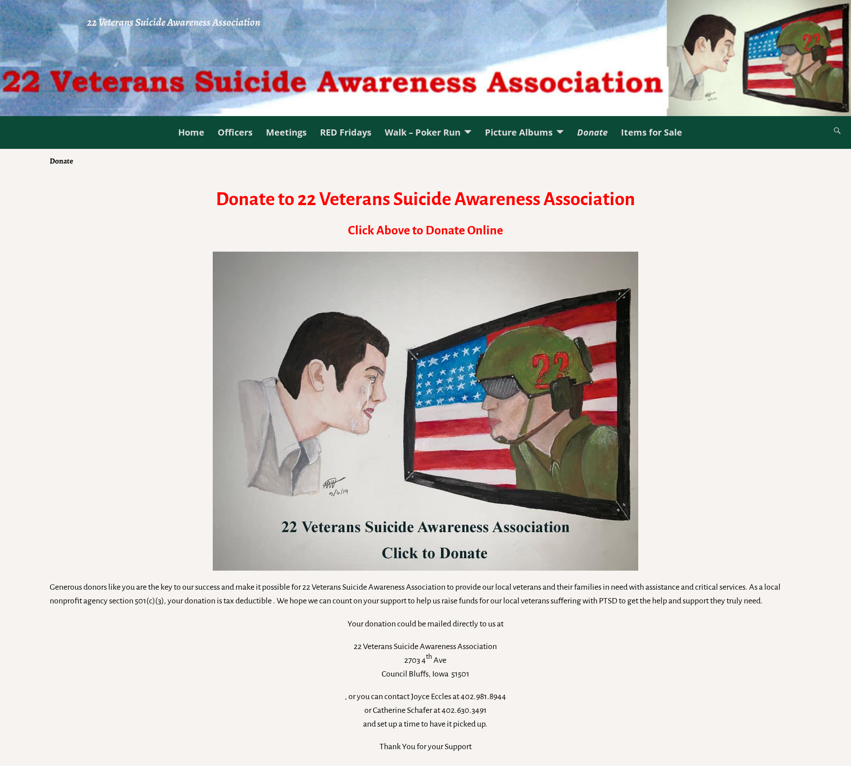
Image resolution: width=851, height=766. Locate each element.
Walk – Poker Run (423, 132)
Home (191, 132)
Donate (592, 132)
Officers (235, 132)
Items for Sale (651, 132)
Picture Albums (519, 132)
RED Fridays (345, 132)
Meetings (286, 132)
